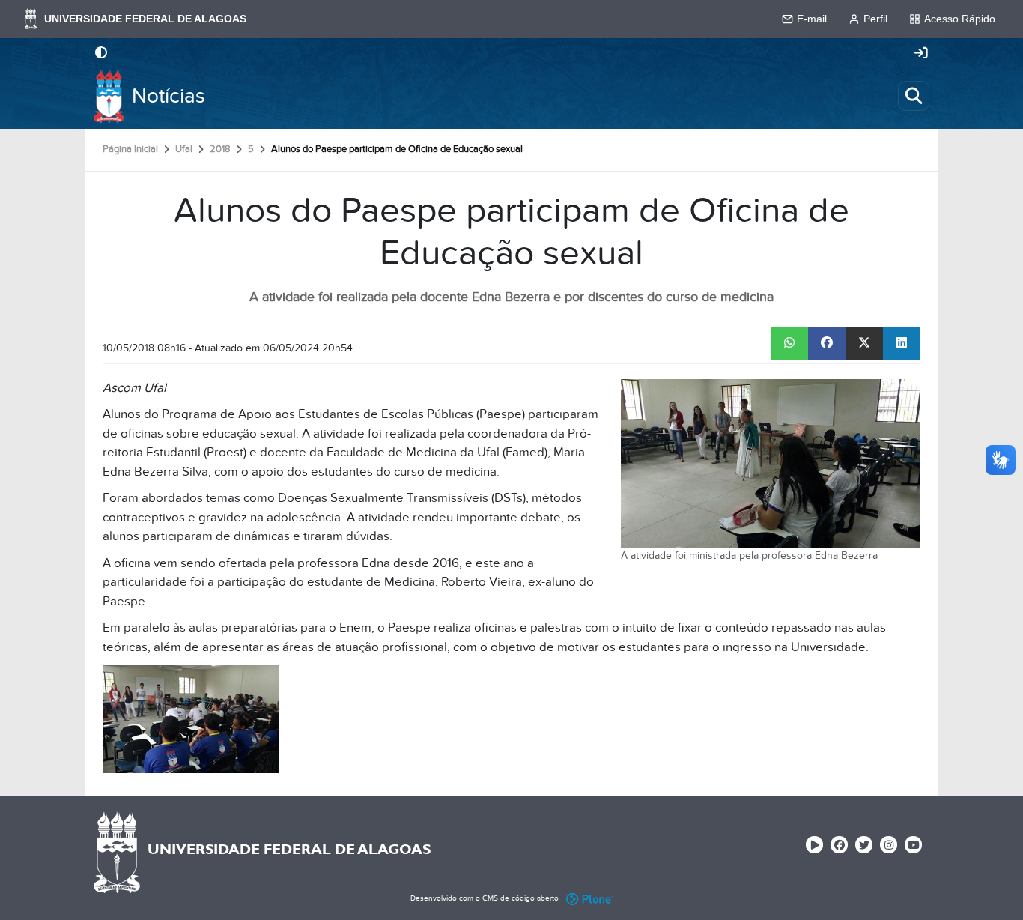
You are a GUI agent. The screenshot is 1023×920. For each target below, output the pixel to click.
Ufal (183, 149)
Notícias (168, 96)
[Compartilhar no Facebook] (827, 343)
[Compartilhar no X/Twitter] (864, 343)
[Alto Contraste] (101, 54)
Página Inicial (130, 149)
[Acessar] (921, 54)
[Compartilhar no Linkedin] (901, 343)
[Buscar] (914, 96)
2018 (220, 149)
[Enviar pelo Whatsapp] (789, 343)
